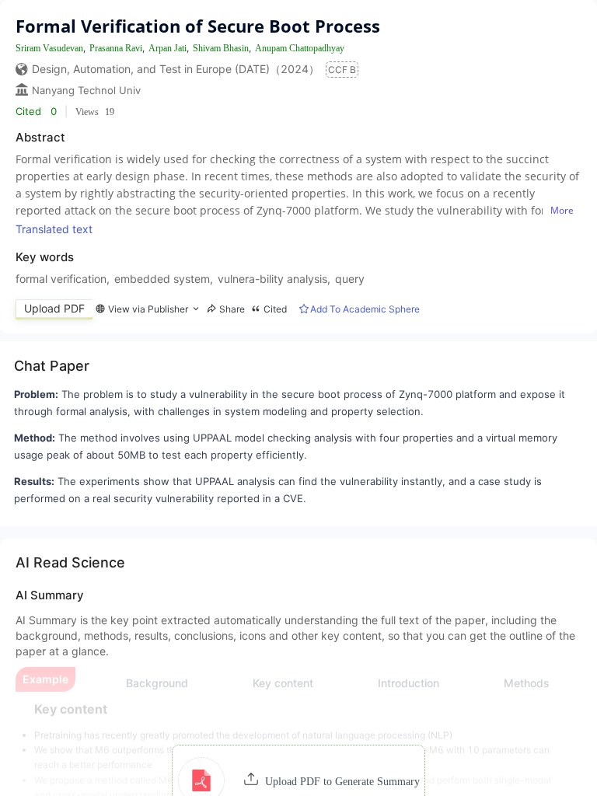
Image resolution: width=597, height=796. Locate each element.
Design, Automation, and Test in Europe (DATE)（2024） (175, 68)
